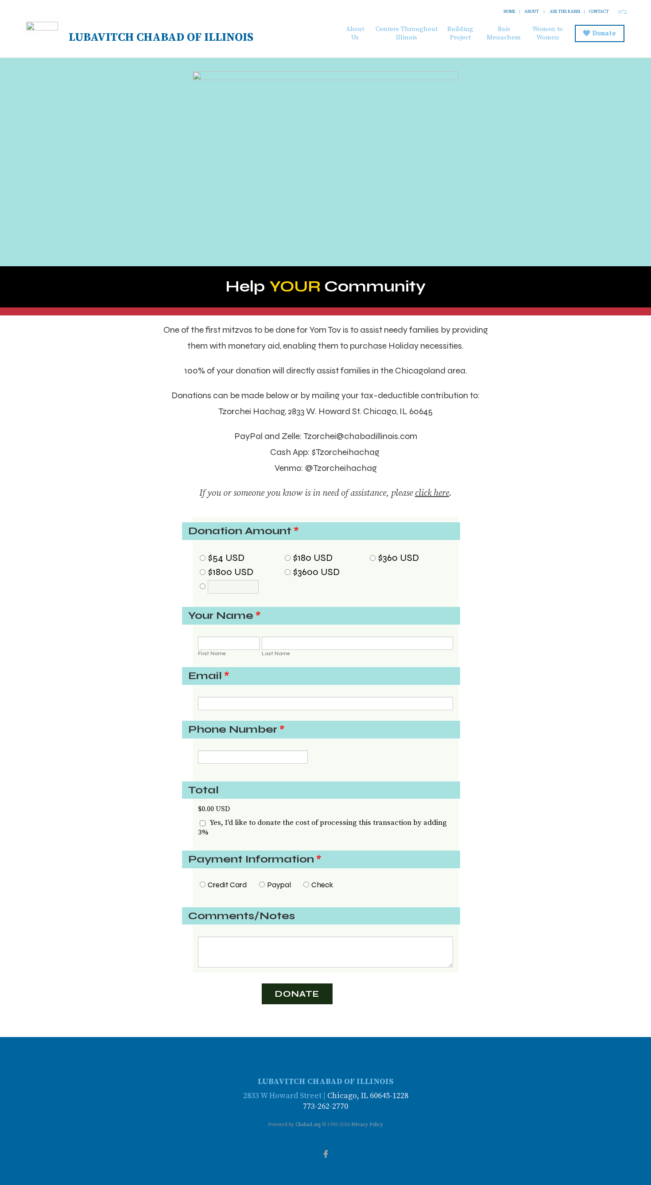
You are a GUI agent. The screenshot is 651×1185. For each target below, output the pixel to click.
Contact (599, 11)
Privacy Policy (367, 1125)
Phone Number (236, 729)
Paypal (279, 885)
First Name (212, 653)
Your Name (224, 615)
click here (432, 493)
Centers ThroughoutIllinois (407, 33)
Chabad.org (308, 1125)
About (531, 11)
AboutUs (355, 33)
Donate (604, 33)
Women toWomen (547, 33)
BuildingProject (460, 33)
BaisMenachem (504, 33)
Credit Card (227, 885)
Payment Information (255, 859)
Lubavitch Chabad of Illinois (161, 37)
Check (322, 885)
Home (509, 11)
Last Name (276, 653)
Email (208, 676)
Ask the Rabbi (565, 11)
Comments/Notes (241, 915)
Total (203, 790)
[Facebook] (325, 1153)
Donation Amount (243, 531)
